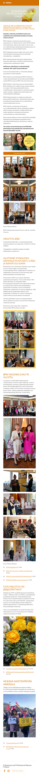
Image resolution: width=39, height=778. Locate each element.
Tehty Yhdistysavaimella (17, 770)
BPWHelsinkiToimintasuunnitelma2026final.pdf (20, 672)
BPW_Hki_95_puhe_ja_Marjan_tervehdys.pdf (19, 571)
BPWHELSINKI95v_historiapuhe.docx (17, 580)
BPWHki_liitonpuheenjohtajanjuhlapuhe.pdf (19, 576)
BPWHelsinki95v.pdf (12, 567)
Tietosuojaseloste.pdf (12, 743)
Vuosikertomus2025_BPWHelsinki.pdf (17, 669)
